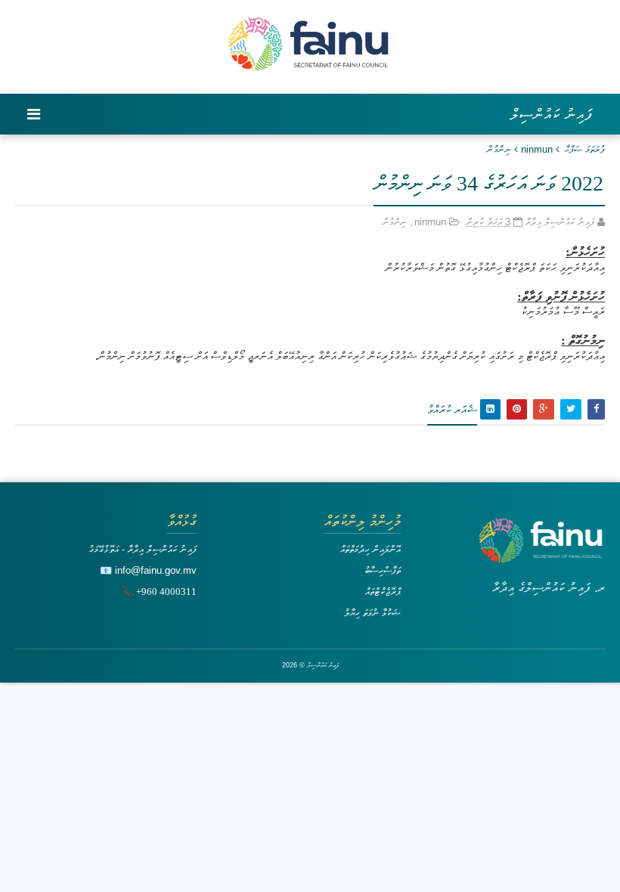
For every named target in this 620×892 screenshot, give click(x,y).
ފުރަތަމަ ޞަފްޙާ (585, 149)
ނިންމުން (499, 149)
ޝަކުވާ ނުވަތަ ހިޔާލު (372, 612)
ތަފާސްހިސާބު (382, 570)
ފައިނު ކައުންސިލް (551, 114)
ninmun (537, 149)
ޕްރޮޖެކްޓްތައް (383, 591)
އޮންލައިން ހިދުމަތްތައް (370, 549)
